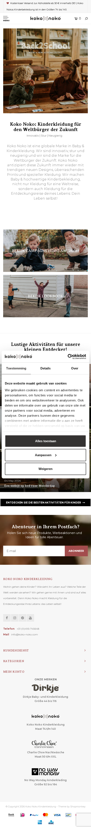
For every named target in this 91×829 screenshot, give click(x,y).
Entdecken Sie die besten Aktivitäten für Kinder (43, 502)
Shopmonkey (77, 806)
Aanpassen (43, 455)
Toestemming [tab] (16, 368)
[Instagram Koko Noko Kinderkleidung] (14, 618)
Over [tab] (74, 368)
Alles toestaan (45, 441)
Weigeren (45, 469)
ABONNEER (76, 550)
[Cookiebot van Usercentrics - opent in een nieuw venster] (67, 356)
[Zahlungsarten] (11, 815)
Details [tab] (45, 368)
